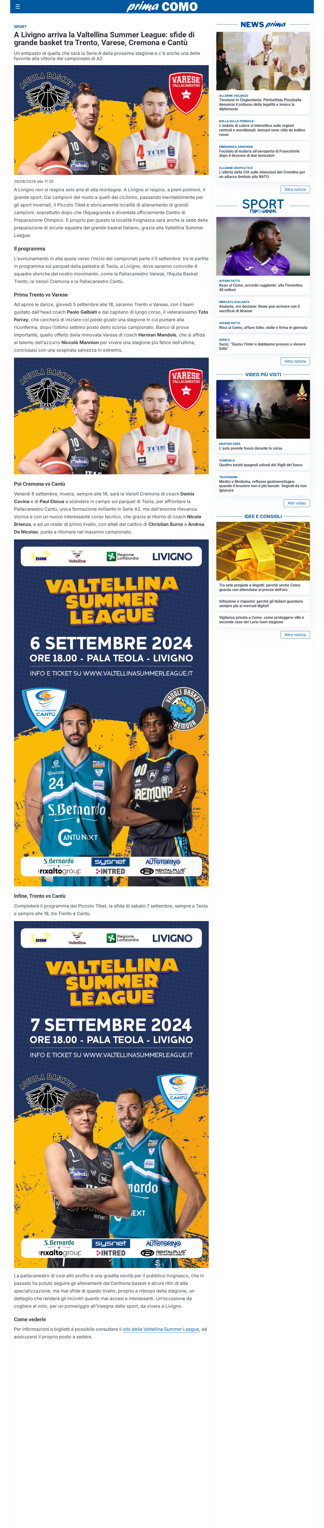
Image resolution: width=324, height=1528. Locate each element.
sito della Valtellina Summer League (161, 1329)
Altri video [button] (297, 503)
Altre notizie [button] (295, 189)
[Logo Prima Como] (162, 6)
